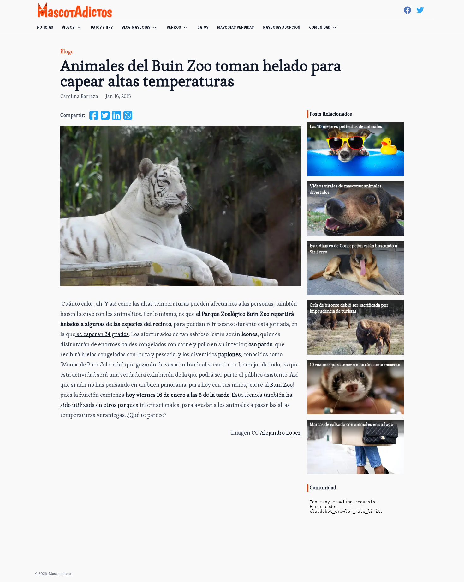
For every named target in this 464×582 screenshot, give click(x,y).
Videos (68, 27)
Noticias (45, 27)
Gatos (202, 27)
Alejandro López (280, 432)
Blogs (67, 51)
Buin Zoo (281, 384)
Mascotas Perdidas (235, 27)
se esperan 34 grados (102, 334)
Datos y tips (102, 27)
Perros (174, 27)
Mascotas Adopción (281, 27)
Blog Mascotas (136, 27)
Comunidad (319, 27)
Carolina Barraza (79, 96)
